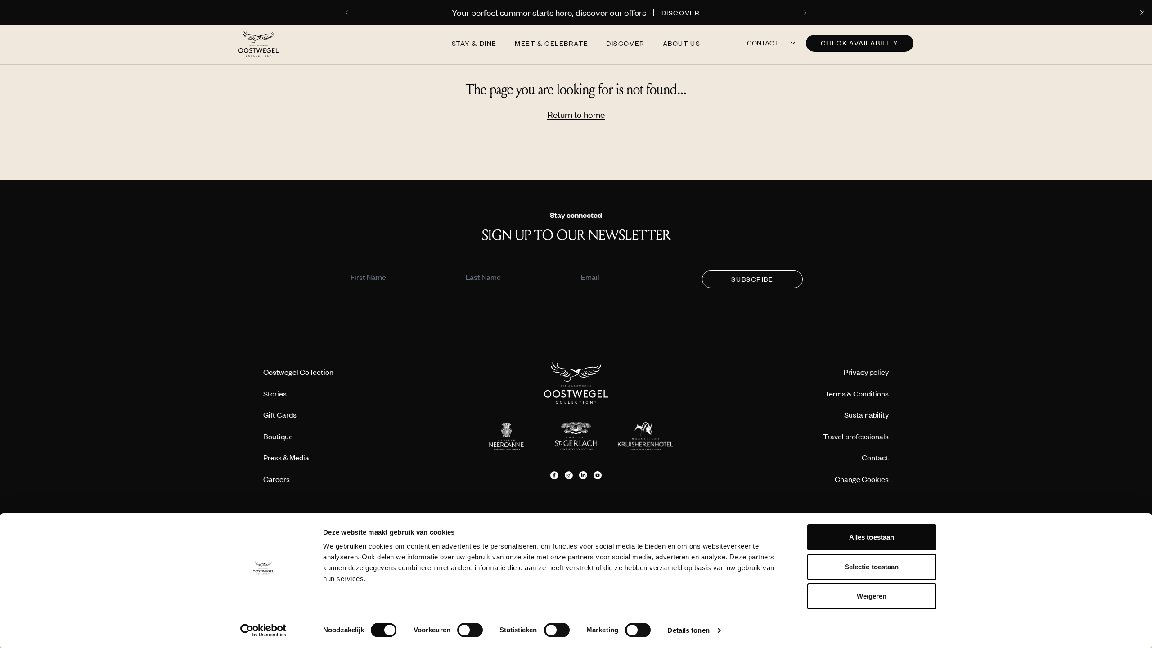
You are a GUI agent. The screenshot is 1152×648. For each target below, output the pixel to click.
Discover (625, 43)
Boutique (278, 436)
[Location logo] (506, 436)
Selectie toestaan (872, 567)
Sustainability (866, 414)
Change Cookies (862, 479)
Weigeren (872, 596)
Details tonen (688, 630)
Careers (276, 479)
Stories (275, 393)
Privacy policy (866, 372)
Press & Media (286, 457)
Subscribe (752, 279)
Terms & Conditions (857, 393)
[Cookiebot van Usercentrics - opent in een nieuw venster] (263, 630)
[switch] (470, 630)
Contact (762, 42)
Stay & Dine (474, 43)
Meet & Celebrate (551, 43)
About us (682, 43)
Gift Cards (280, 414)
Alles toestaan (871, 537)
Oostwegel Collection (298, 372)
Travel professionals (856, 436)
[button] (348, 12)
